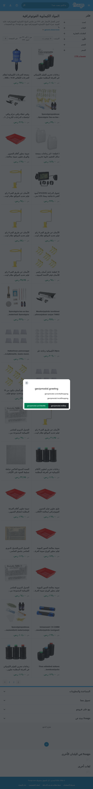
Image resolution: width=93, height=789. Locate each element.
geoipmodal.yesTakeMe (36, 406)
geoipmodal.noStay (58, 406)
